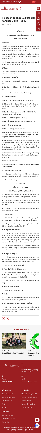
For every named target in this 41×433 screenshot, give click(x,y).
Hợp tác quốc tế (7, 400)
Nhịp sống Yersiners (8, 415)
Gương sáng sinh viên (8, 419)
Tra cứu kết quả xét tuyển (29, 404)
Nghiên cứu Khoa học (8, 397)
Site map (31, 430)
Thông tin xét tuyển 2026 (29, 394)
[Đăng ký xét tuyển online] (38, 18)
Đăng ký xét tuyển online (29, 397)
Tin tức (4, 404)
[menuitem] (34, 2)
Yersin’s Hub (5, 422)
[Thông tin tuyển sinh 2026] (38, 13)
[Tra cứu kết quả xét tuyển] (38, 23)
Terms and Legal (22, 430)
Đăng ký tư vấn (26, 400)
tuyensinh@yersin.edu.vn (29, 382)
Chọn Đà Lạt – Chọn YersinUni (13, 353)
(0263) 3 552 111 (7, 382)
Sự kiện (4, 407)
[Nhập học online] (38, 28)
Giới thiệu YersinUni (8, 394)
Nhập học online (27, 407)
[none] (34, 2)
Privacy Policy (11, 430)
